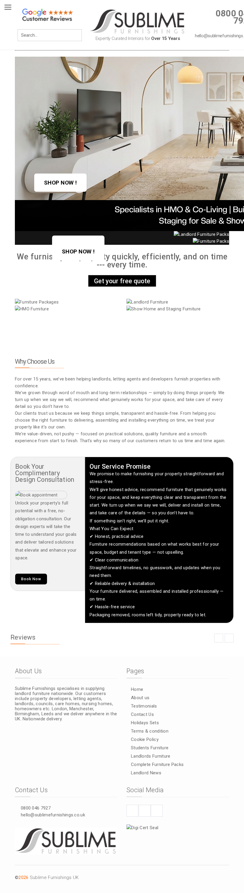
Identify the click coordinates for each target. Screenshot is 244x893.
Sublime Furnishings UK (54, 877)
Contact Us (142, 714)
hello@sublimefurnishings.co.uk (53, 815)
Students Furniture (149, 747)
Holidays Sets (145, 722)
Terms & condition (149, 731)
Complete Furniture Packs (157, 764)
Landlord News (146, 773)
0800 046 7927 (36, 808)
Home (137, 689)
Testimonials (144, 706)
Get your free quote (122, 281)
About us (140, 697)
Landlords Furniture (151, 756)
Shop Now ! (60, 182)
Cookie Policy (145, 739)
